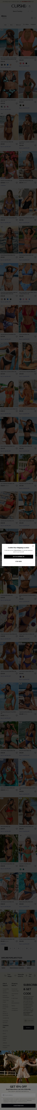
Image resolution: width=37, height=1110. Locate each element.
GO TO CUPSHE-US (18, 557)
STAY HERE (18, 561)
